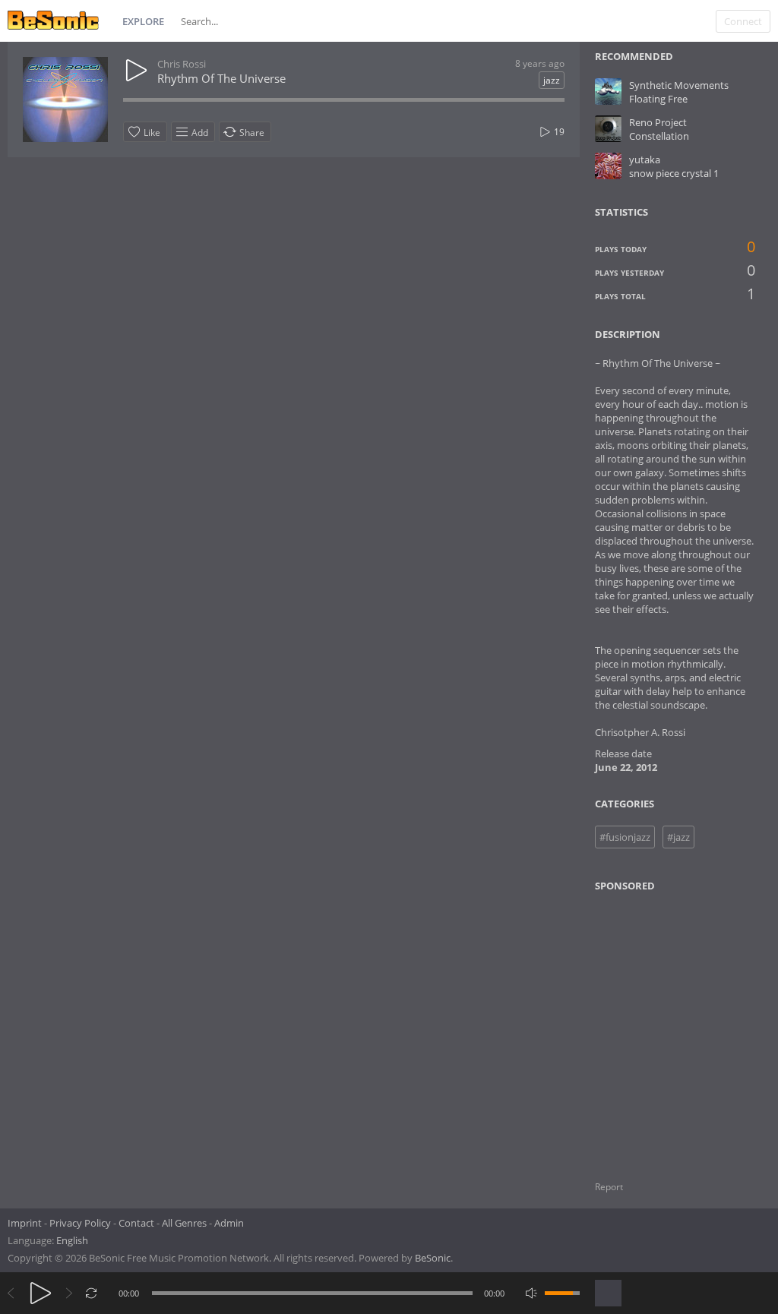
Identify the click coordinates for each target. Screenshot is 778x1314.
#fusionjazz (624, 837)
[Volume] (562, 1293)
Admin (229, 1223)
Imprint (25, 1223)
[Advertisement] (669, 1027)
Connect (743, 21)
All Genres (184, 1223)
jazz (551, 80)
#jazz (678, 837)
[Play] (40, 1293)
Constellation (659, 136)
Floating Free (658, 99)
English (72, 1240)
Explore (143, 21)
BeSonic (433, 1258)
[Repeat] (91, 1293)
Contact (136, 1223)
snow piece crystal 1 (674, 173)
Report (609, 1186)
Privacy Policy (80, 1223)
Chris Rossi (181, 64)
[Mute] (531, 1293)
